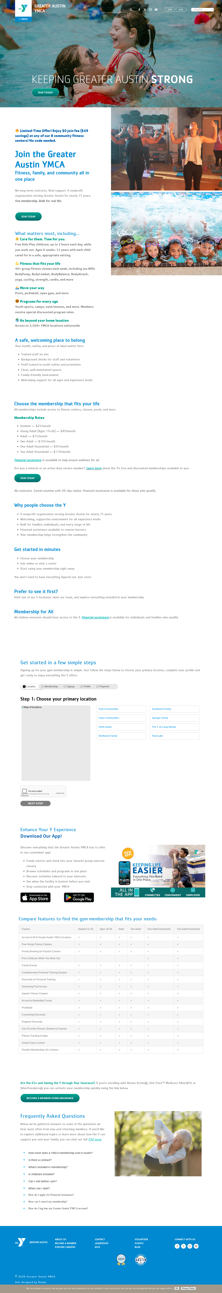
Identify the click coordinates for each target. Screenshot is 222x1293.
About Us (60, 1239)
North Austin (105, 727)
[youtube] (156, 9)
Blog (137, 1247)
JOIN (170, 9)
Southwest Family (161, 709)
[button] (64, 1152)
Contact (100, 1239)
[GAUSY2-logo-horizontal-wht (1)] (31, 1239)
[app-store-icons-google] (79, 893)
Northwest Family (108, 736)
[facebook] (139, 9)
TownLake (157, 736)
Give (97, 1247)
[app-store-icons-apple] (35, 893)
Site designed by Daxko (31, 1282)
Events (139, 1243)
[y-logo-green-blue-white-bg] (23, 4)
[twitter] (145, 9)
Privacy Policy (188, 1288)
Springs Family (160, 718)
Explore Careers (65, 1247)
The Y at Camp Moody (164, 727)
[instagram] (150, 9)
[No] (218, 1288)
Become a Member (65, 1243)
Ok (176, 1288)
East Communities (108, 709)
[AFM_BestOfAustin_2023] (141, 1255)
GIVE (181, 9)
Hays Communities (109, 718)
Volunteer (141, 1239)
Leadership (101, 1243)
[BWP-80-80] (121, 1255)
